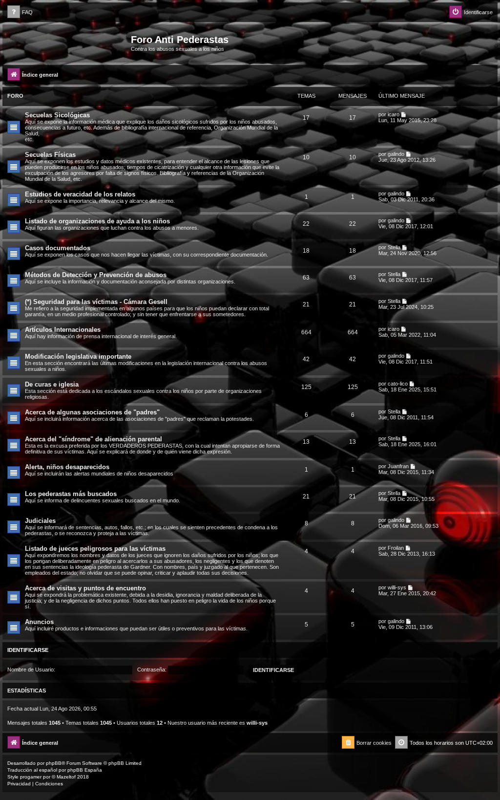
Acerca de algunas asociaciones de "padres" (92, 412)
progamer (31, 776)
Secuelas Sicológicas (57, 115)
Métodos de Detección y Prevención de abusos (96, 275)
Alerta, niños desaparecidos (67, 467)
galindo (396, 154)
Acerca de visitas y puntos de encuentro (85, 588)
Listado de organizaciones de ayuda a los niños (97, 221)
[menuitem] (20, 12)
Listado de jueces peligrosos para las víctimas (95, 548)
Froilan (396, 548)
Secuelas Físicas (50, 154)
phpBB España (84, 770)
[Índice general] (68, 42)
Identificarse (27, 650)
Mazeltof (66, 776)
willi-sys (397, 587)
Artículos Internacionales (63, 329)
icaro (393, 114)
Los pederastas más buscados (71, 493)
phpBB (54, 763)
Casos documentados (57, 248)
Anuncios (39, 622)
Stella (394, 247)
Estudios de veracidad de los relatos (80, 194)
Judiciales (40, 520)
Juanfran (398, 466)
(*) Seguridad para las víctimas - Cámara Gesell (96, 301)
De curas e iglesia (52, 384)
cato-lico (398, 384)
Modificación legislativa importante (78, 356)
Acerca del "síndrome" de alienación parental (93, 439)
